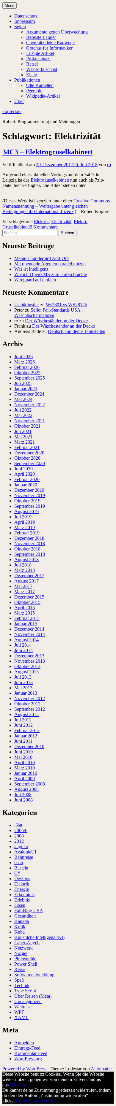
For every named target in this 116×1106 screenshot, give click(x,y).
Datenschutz (25, 15)
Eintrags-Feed (27, 1048)
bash (18, 862)
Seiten (20, 26)
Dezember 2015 (29, 596)
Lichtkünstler (26, 304)
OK (13, 1084)
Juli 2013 (23, 677)
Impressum (24, 21)
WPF (19, 1012)
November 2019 (29, 495)
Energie (21, 889)
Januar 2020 (25, 484)
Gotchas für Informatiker (49, 47)
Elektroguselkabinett (50, 180)
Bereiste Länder (41, 37)
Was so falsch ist (41, 69)
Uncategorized (28, 1001)
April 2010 (24, 762)
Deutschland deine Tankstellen (76, 331)
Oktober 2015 (27, 602)
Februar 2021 (27, 447)
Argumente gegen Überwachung (57, 31)
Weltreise (23, 1006)
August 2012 (26, 714)
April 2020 (24, 474)
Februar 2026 (27, 367)
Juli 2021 (23, 431)
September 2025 (29, 377)
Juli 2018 (23, 564)
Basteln (21, 867)
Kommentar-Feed (30, 1053)
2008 (19, 835)
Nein (21, 1084)
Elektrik (41, 221)
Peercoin (34, 90)
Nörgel (20, 953)
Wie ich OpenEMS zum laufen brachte (50, 274)
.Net (18, 825)
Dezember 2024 (29, 393)
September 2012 (29, 709)
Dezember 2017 (29, 575)
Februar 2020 (27, 479)
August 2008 (26, 789)
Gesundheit (25, 915)
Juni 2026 (23, 356)
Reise (19, 969)
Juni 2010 (23, 751)
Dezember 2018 (29, 538)
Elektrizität (61, 221)
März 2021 (24, 442)
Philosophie (25, 958)
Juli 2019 (23, 516)
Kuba (19, 931)
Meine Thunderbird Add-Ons (41, 258)
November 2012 (29, 698)
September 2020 (29, 463)
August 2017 (26, 580)
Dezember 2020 (29, 452)
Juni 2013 (23, 682)
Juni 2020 (23, 468)
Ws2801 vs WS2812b (66, 304)
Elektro (80, 221)
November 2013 (29, 661)
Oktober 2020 (27, 458)
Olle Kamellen (40, 85)
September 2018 (29, 554)
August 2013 (26, 671)
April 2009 (24, 778)
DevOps (22, 878)
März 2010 (24, 767)
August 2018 (26, 559)
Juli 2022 (23, 409)
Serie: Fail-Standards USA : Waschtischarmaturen (48, 312)
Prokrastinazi (38, 58)
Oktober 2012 (27, 703)
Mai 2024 (23, 399)
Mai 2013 (23, 687)
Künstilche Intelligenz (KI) (39, 937)
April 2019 (24, 522)
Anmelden (24, 1042)
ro (109, 164)
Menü (9, 5)
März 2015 (24, 612)
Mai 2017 (23, 586)
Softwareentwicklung (34, 974)
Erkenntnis (24, 894)
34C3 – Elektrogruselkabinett (47, 152)
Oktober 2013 (27, 666)
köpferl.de (11, 111)
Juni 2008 (23, 799)
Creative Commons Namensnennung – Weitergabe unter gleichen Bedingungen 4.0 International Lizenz (56, 206)
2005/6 (20, 830)
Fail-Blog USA (28, 910)
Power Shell (25, 964)
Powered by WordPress (24, 1068)
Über (19, 101)
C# (17, 873)
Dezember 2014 (29, 628)
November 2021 (29, 420)
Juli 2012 (23, 719)
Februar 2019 (27, 532)
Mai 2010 (23, 757)
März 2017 (24, 591)
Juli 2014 (23, 645)
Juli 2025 (23, 383)
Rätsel (32, 63)
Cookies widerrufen (34, 1100)
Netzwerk (23, 948)
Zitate (31, 74)
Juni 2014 (23, 650)
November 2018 (29, 543)
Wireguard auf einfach (35, 279)
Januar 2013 (25, 693)
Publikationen (27, 79)
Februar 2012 (27, 730)
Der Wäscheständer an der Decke (56, 320)
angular (21, 846)
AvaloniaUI (25, 851)
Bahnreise (23, 857)
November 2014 (29, 634)
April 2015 (24, 607)
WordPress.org (28, 1058)
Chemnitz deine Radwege (50, 42)
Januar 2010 (25, 773)
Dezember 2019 (29, 490)
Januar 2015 (25, 623)
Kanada (21, 921)
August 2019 (26, 511)
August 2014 (26, 639)
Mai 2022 (23, 415)
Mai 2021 (23, 436)
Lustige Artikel (40, 53)
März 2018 (24, 570)
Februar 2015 (27, 618)
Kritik (19, 926)
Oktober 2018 (27, 548)
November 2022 (29, 404)
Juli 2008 (23, 794)
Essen (19, 905)
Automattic (101, 1068)
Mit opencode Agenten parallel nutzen (50, 263)
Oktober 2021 (27, 426)
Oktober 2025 (27, 372)
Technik (21, 985)
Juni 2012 (23, 725)
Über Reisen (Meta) (32, 996)
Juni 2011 (23, 741)
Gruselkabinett (16, 226)
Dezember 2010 (29, 746)
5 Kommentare (44, 226)
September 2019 (29, 506)
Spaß (19, 980)
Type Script (25, 990)
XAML (21, 1017)
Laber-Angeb (27, 942)
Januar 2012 (25, 735)
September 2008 (29, 783)
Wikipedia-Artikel (43, 96)
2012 (19, 841)
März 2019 (24, 527)
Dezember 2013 (29, 655)
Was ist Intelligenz (31, 269)
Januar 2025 (25, 388)
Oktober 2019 (27, 500)
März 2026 (24, 361)
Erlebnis (22, 899)
